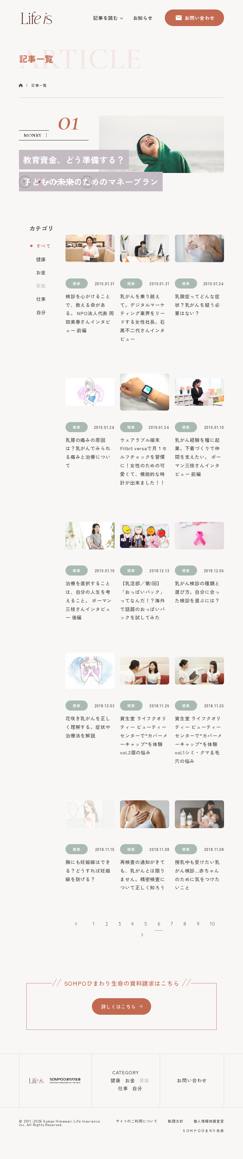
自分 (41, 312)
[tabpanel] (121, 144)
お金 (41, 272)
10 (212, 923)
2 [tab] (48, 182)
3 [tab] (56, 182)
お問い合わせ (192, 1080)
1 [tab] (39, 182)
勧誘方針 (175, 1120)
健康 (41, 259)
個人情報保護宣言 (209, 1120)
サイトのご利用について (137, 1120)
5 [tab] (72, 182)
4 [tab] (64, 182)
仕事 (41, 298)
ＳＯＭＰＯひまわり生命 (203, 1130)
